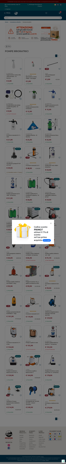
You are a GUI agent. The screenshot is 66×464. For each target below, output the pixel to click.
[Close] (51, 223)
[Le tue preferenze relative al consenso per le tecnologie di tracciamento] (63, 461)
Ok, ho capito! (46, 240)
